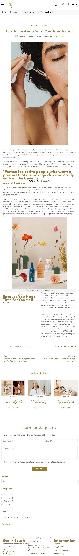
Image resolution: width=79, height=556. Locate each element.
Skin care (45, 26)
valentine (28, 346)
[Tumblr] (72, 346)
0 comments (59, 36)
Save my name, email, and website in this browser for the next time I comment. (35, 462)
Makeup (8, 498)
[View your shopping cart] (67, 4)
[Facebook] (61, 346)
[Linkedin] (68, 346)
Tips (7, 504)
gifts (12, 346)
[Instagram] (10, 552)
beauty (5, 346)
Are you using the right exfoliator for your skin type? (13, 403)
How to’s (13, 12)
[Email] (75, 346)
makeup (19, 346)
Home (3, 12)
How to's (34, 26)
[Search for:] (39, 481)
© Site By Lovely (9, 554)
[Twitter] (65, 346)
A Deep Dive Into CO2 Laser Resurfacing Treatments (39, 403)
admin (22, 36)
